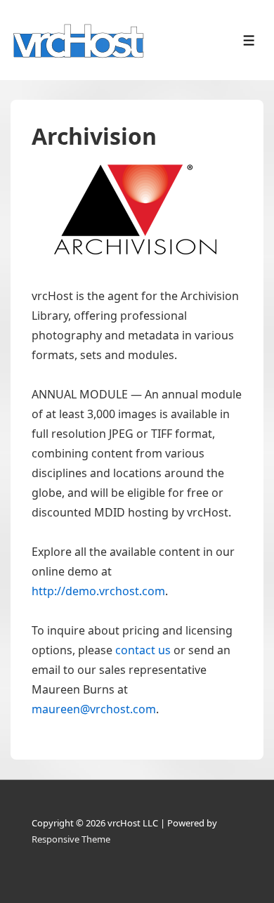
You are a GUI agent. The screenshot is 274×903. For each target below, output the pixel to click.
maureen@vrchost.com (94, 709)
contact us (143, 650)
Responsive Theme (71, 839)
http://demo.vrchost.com (98, 591)
